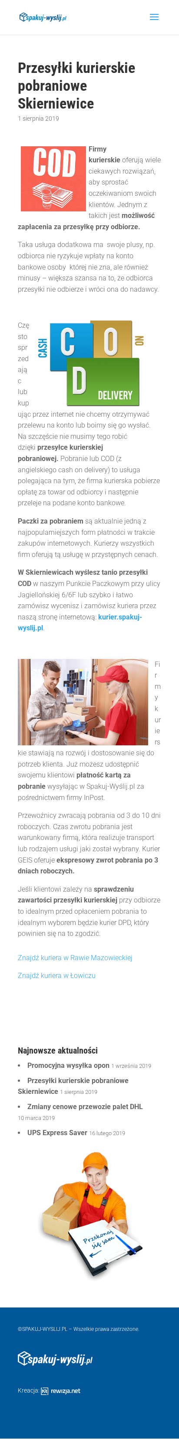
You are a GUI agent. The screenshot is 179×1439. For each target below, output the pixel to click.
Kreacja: (29, 1390)
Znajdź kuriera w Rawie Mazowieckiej (75, 958)
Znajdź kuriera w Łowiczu (57, 975)
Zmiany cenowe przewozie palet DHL (85, 1107)
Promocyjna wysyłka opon (68, 1065)
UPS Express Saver (57, 1133)
